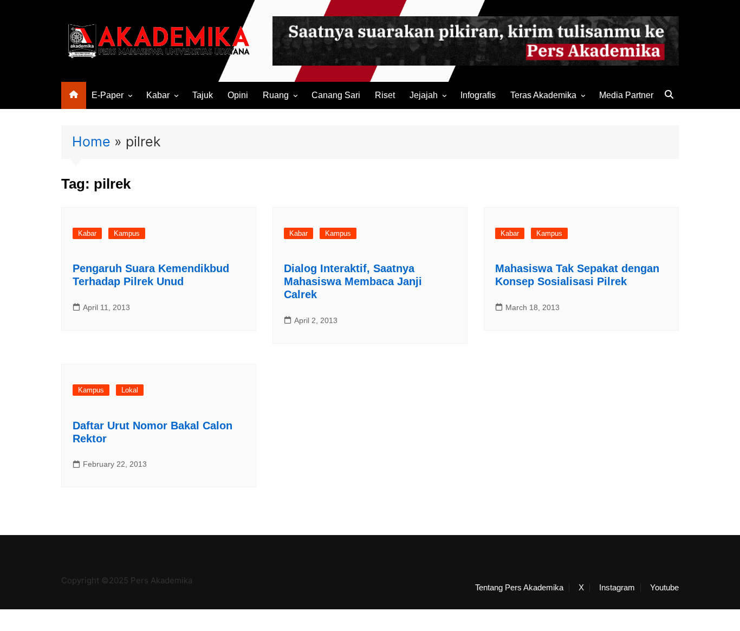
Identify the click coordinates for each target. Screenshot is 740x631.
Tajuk (202, 95)
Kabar (158, 95)
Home (91, 141)
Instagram (617, 587)
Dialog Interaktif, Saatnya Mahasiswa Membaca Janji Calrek (353, 281)
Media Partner (626, 95)
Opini (238, 95)
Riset (385, 95)
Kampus (127, 233)
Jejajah (424, 95)
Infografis (478, 95)
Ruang (276, 95)
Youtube (664, 587)
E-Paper (108, 95)
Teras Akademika (543, 95)
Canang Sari (335, 95)
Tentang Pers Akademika (519, 587)
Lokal (129, 390)
